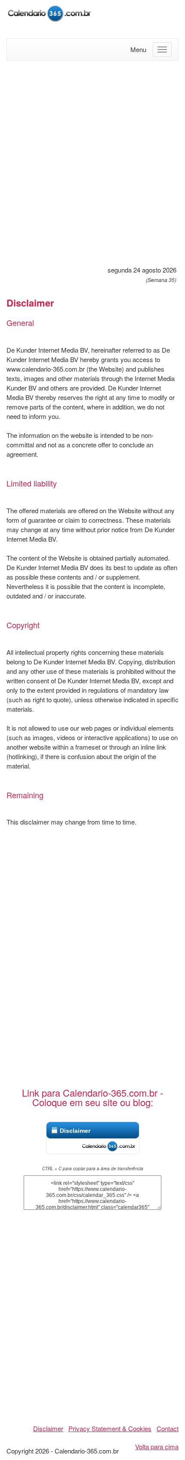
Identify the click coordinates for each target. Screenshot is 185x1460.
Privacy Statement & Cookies (109, 1428)
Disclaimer (75, 1130)
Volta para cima (157, 1446)
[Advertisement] (92, 161)
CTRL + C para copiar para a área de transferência (92, 1169)
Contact (168, 1428)
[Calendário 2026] (49, 12)
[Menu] (162, 49)
